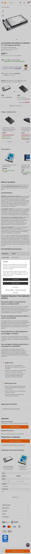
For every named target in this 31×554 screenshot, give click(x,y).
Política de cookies (9, 290)
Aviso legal (15, 292)
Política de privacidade (20, 290)
